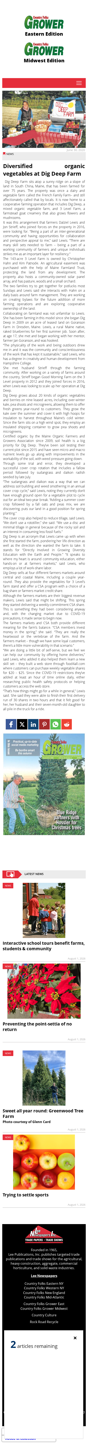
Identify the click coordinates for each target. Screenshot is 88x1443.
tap (78, 83)
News (10, 154)
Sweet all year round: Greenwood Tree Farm (43, 1113)
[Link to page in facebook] (11, 724)
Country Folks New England (44, 1293)
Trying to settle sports (26, 1195)
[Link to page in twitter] (22, 724)
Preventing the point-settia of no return (37, 1026)
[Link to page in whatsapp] (55, 724)
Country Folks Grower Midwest (44, 1308)
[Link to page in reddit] (66, 724)
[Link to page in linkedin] (33, 724)
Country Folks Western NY (44, 1288)
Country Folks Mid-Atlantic (44, 1297)
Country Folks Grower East (44, 1304)
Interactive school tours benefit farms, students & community (44, 945)
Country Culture (44, 1315)
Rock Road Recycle (44, 1322)
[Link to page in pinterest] (44, 724)
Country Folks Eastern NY (44, 1283)
